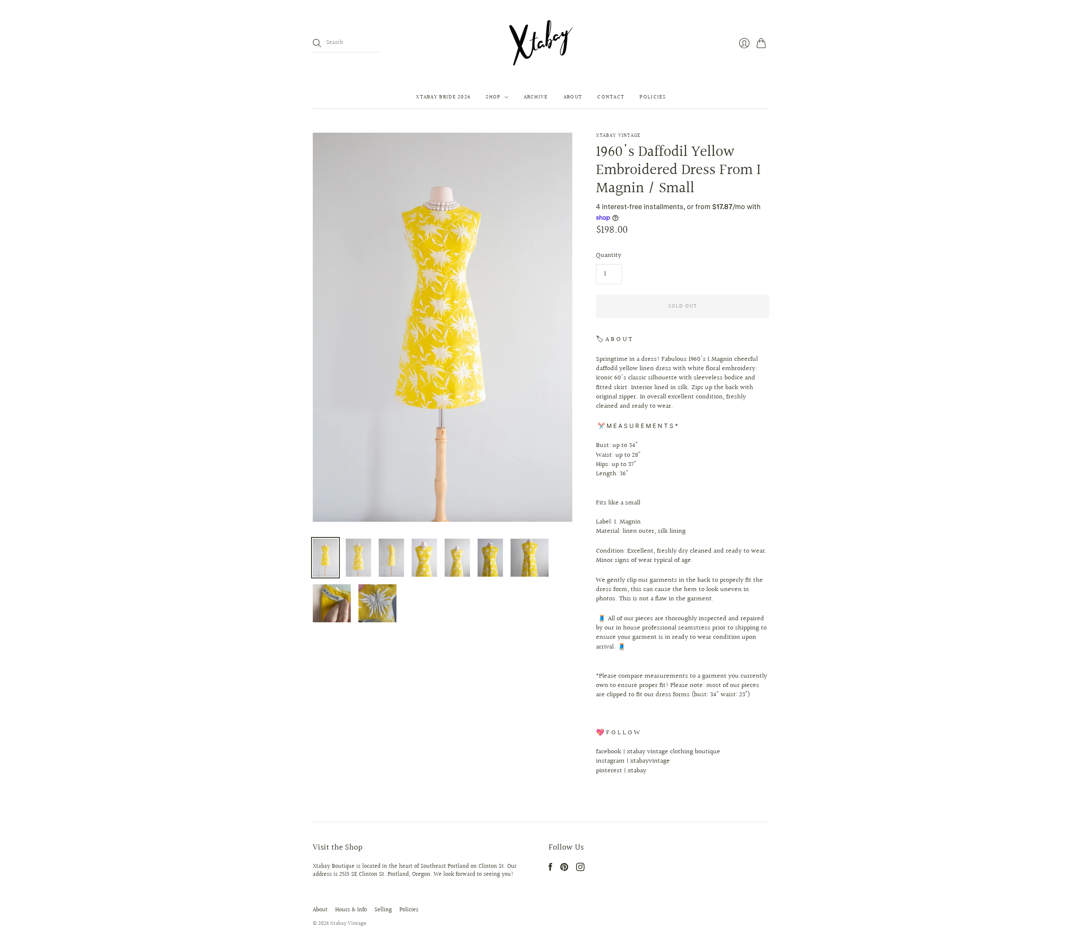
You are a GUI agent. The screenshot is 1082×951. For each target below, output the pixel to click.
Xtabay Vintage (618, 136)
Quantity (608, 255)
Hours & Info (351, 910)
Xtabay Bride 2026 (443, 97)
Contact (610, 97)
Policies (652, 97)
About (572, 97)
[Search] (317, 43)
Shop (493, 97)
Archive (536, 97)
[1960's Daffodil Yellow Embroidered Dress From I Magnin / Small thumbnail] (325, 558)
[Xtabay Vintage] (541, 42)
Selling (383, 910)
